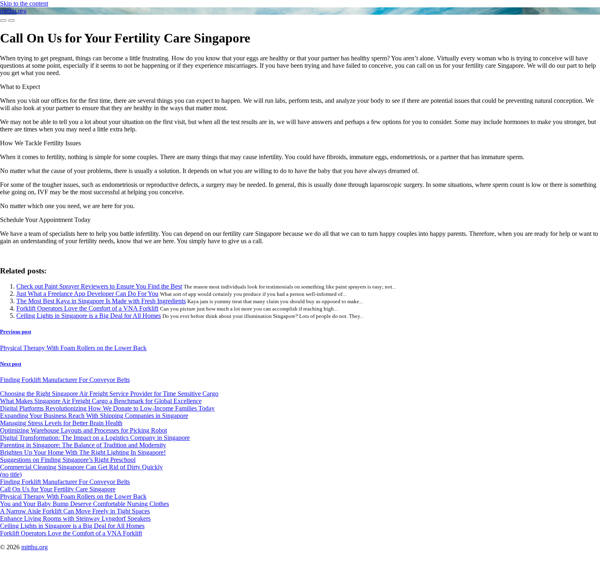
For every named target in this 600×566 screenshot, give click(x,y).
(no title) (11, 474)
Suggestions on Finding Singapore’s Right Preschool (68, 459)
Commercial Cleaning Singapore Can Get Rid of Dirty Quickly (81, 467)
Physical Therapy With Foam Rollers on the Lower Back (73, 496)
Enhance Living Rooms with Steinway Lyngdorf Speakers (75, 518)
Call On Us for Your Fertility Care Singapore (58, 489)
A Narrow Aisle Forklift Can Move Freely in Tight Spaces (75, 511)
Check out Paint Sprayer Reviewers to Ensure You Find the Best (99, 286)
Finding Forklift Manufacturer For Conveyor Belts (65, 481)
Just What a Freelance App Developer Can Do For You (87, 293)
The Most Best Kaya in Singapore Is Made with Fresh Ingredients (101, 300)
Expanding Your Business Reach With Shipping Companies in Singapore (94, 415)
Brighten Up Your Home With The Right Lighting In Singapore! (83, 452)
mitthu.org (13, 10)
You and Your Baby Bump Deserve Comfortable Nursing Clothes (84, 503)
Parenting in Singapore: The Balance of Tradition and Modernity (83, 445)
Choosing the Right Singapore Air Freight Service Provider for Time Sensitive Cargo (109, 393)
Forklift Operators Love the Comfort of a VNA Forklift (87, 308)
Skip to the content (24, 3)
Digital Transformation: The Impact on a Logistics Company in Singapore (95, 437)
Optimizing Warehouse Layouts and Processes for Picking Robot (83, 430)
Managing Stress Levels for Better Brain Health (61, 423)
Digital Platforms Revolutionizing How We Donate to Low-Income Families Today (107, 408)
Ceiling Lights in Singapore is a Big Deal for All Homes (88, 315)
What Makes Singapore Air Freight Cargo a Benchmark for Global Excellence (101, 400)
